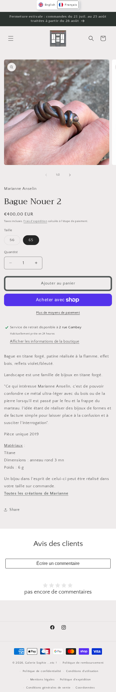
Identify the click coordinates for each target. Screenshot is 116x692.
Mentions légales (42, 679)
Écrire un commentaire (58, 563)
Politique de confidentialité (42, 671)
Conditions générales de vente (48, 687)
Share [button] (14, 510)
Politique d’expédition (75, 679)
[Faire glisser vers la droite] (70, 175)
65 (31, 240)
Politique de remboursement (83, 662)
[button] (11, 38)
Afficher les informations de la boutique (44, 341)
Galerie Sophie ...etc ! (41, 662)
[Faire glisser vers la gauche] (46, 175)
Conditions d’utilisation (82, 671)
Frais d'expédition (35, 221)
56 (15, 241)
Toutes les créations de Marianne (36, 493)
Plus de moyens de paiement (58, 312)
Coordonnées (85, 687)
